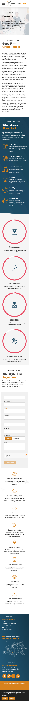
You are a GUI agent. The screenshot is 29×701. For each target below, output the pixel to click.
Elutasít (12, 698)
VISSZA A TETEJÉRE (15, 687)
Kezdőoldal (10, 13)
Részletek (4, 695)
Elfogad (4, 698)
